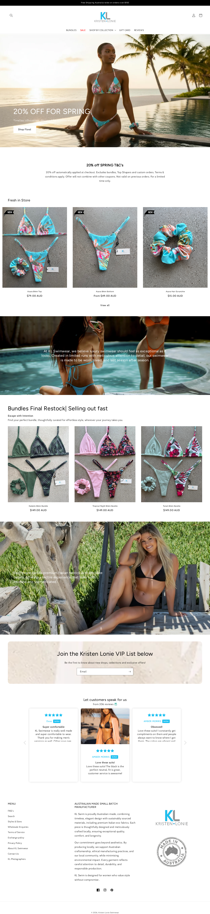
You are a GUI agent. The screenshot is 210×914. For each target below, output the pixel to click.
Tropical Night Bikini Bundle (105, 506)
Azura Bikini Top (34, 291)
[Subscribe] (129, 671)
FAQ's (11, 810)
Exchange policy (16, 837)
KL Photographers (17, 859)
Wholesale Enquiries (18, 827)
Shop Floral (24, 129)
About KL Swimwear (18, 848)
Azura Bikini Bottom (105, 291)
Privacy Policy (15, 843)
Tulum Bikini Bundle (171, 506)
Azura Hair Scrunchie (175, 291)
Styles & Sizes (15, 821)
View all (105, 305)
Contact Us (13, 853)
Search (11, 816)
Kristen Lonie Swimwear (108, 912)
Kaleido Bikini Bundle (38, 506)
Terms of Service (16, 832)
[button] (11, 15)
